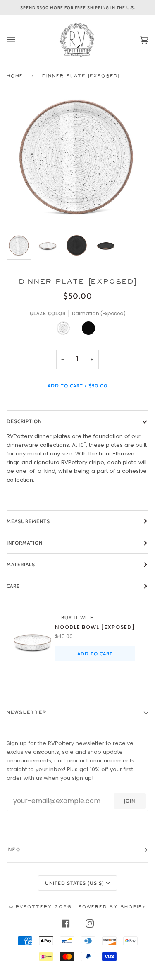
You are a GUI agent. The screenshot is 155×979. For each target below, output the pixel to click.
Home (15, 76)
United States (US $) (74, 883)
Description (24, 421)
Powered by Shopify (112, 907)
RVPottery (34, 907)
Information (25, 543)
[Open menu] (19, 40)
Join (129, 801)
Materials (21, 564)
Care (13, 586)
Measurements (28, 521)
